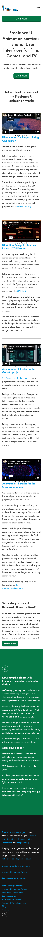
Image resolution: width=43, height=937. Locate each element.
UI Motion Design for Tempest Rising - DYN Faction (19, 246)
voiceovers (7, 842)
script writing (23, 842)
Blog (4, 906)
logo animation (25, 839)
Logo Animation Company (14, 877)
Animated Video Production (14, 902)
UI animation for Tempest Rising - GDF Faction (21, 139)
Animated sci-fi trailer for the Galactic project (18, 370)
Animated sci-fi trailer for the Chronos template (18, 485)
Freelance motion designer (14, 832)
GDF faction (22, 291)
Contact (5, 909)
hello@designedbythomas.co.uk (16, 858)
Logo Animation (9, 895)
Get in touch (21, 18)
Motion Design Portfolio (13, 885)
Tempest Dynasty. (24, 206)
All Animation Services (12, 899)
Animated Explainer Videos (14, 872)
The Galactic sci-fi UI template (15, 378)
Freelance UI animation (12, 892)
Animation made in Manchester (16, 866)
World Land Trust (10, 716)
